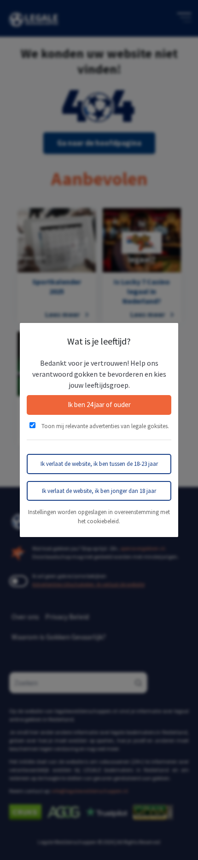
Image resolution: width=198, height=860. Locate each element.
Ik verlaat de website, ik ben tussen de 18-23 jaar (99, 464)
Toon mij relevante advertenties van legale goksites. (104, 426)
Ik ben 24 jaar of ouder (99, 404)
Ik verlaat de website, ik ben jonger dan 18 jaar (99, 491)
